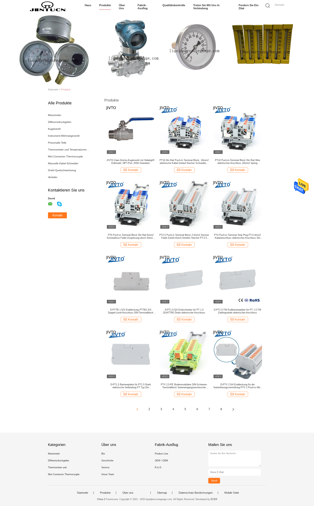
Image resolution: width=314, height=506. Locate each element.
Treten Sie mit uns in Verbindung (206, 7)
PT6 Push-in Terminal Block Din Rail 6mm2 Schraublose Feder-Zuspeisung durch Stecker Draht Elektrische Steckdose (131, 236)
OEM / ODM (161, 460)
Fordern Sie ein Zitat (248, 7)
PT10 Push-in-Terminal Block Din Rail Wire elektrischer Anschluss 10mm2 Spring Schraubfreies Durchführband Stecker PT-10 (237, 162)
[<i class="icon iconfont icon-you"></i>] (233, 409)
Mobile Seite (231, 492)
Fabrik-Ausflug (143, 7)
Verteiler (52, 177)
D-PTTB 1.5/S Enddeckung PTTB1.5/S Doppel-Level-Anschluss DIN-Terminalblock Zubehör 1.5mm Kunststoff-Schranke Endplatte (131, 311)
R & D (158, 467)
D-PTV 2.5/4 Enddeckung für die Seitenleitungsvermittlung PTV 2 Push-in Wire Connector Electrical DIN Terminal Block (237, 386)
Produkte (105, 5)
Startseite (82, 492)
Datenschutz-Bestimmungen (196, 492)
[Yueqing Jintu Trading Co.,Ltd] (47, 6)
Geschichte (107, 460)
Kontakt (57, 215)
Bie (103, 453)
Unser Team (107, 474)
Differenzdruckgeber (59, 122)
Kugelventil (54, 128)
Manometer (54, 115)
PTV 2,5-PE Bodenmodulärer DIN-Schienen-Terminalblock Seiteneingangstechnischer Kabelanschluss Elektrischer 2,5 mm (184, 386)
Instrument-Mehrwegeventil (63, 135)
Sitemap (162, 492)
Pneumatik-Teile (57, 142)
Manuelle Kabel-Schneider (63, 163)
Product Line (161, 453)
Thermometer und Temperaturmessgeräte (68, 149)
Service (105, 467)
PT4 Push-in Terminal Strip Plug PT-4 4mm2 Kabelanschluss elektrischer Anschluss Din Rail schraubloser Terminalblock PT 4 (237, 236)
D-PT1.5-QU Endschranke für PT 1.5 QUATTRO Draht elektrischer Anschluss (184, 311)
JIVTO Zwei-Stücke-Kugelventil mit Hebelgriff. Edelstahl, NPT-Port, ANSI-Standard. (130, 161)
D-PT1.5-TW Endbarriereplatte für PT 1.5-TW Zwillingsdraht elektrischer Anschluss (237, 311)
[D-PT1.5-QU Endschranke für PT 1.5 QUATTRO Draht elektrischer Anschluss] (184, 279)
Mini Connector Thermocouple (65, 156)
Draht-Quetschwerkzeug (62, 170)
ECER (214, 499)
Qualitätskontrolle (173, 5)
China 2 (101, 499)
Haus (88, 5)
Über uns (122, 7)
